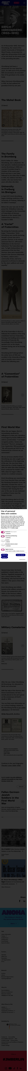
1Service (7, 541)
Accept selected (20, 554)
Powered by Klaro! (22, 559)
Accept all (4, 557)
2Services (7, 533)
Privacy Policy (4, 527)
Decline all (4, 554)
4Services (8, 545)
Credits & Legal (14, 527)
